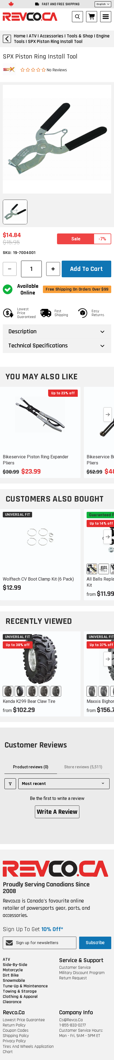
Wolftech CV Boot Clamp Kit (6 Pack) (38, 579)
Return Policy (14, 1025)
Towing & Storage (20, 991)
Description (22, 331)
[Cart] (91, 16)
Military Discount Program (82, 972)
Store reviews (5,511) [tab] (83, 767)
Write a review (57, 812)
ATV (6, 959)
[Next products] (107, 414)
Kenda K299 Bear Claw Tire (29, 701)
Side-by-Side (15, 964)
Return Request (73, 978)
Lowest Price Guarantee (24, 1020)
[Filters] (10, 783)
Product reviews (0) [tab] (30, 767)
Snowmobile (14, 980)
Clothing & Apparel (20, 996)
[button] (33, 69)
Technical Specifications (38, 346)
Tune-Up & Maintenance (25, 986)
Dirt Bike (11, 975)
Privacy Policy (14, 1041)
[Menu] (105, 16)
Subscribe (95, 942)
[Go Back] (7, 39)
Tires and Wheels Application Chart (28, 1049)
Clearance (12, 1002)
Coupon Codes (15, 1030)
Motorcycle (13, 970)
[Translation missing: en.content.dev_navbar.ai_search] (77, 16)
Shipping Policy (16, 1035)
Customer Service (75, 967)
